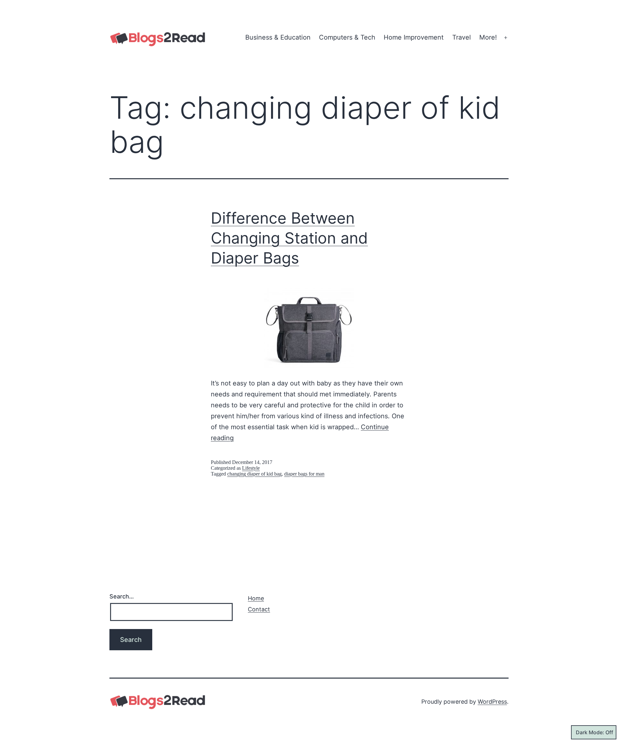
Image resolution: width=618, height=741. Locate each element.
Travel (461, 37)
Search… (121, 596)
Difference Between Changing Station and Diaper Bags (289, 238)
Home (256, 598)
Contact (259, 609)
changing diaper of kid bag (254, 474)
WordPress (492, 701)
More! (488, 37)
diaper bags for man (304, 474)
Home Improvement (414, 37)
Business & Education (278, 37)
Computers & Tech (347, 37)
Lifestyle (251, 468)
